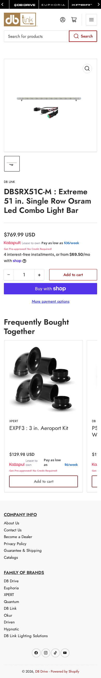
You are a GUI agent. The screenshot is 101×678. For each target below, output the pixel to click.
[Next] (98, 4)
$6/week (71, 464)
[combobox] (50, 36)
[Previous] (2, 4)
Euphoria (11, 588)
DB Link (9, 182)
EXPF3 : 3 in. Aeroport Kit (38, 428)
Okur (8, 615)
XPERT (9, 595)
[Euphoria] (53, 4)
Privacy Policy (15, 544)
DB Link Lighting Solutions (26, 636)
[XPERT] (83, 4)
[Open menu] (91, 19)
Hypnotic (11, 629)
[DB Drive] (24, 4)
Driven (9, 622)
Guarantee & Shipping (23, 550)
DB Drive (11, 581)
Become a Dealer (18, 537)
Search (87, 36)
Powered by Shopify (65, 671)
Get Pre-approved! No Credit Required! (28, 249)
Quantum (11, 602)
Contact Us (12, 530)
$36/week (71, 243)
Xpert (13, 421)
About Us (11, 523)
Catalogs (11, 557)
